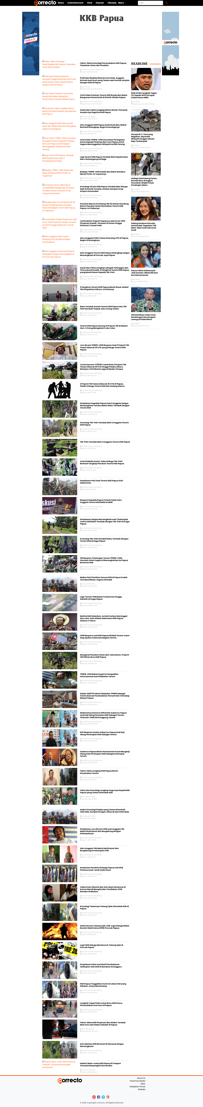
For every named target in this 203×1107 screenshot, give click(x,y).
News (61, 3)
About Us (141, 1078)
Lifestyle (112, 3)
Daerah (100, 3)
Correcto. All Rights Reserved (110, 1103)
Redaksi (141, 1089)
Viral (89, 3)
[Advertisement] (101, 42)
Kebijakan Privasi (137, 1087)
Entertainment (75, 3)
